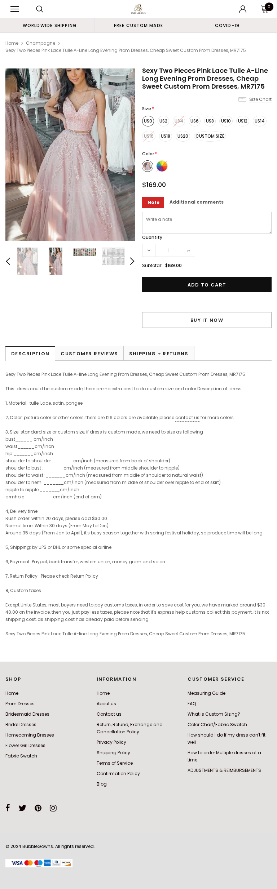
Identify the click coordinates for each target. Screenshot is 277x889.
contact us (187, 417)
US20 (182, 136)
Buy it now (206, 320)
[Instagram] (53, 808)
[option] (49, 25)
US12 (242, 121)
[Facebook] (7, 808)
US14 (260, 121)
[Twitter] (22, 808)
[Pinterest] (38, 808)
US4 (179, 121)
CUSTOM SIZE (209, 136)
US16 (149, 136)
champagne (40, 43)
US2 (163, 121)
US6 (194, 121)
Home (11, 43)
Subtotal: (152, 265)
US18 (165, 136)
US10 (226, 121)
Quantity (152, 237)
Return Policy (84, 576)
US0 (148, 121)
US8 (210, 121)
